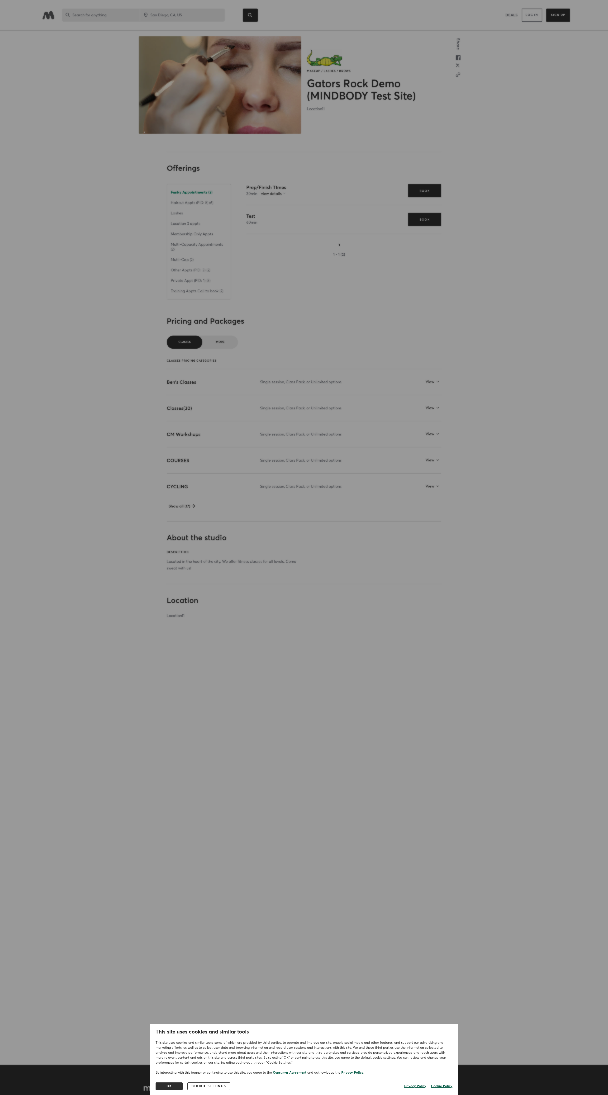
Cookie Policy (441, 1086)
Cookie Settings (208, 1086)
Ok (169, 1086)
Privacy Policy (352, 1072)
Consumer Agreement (289, 1072)
